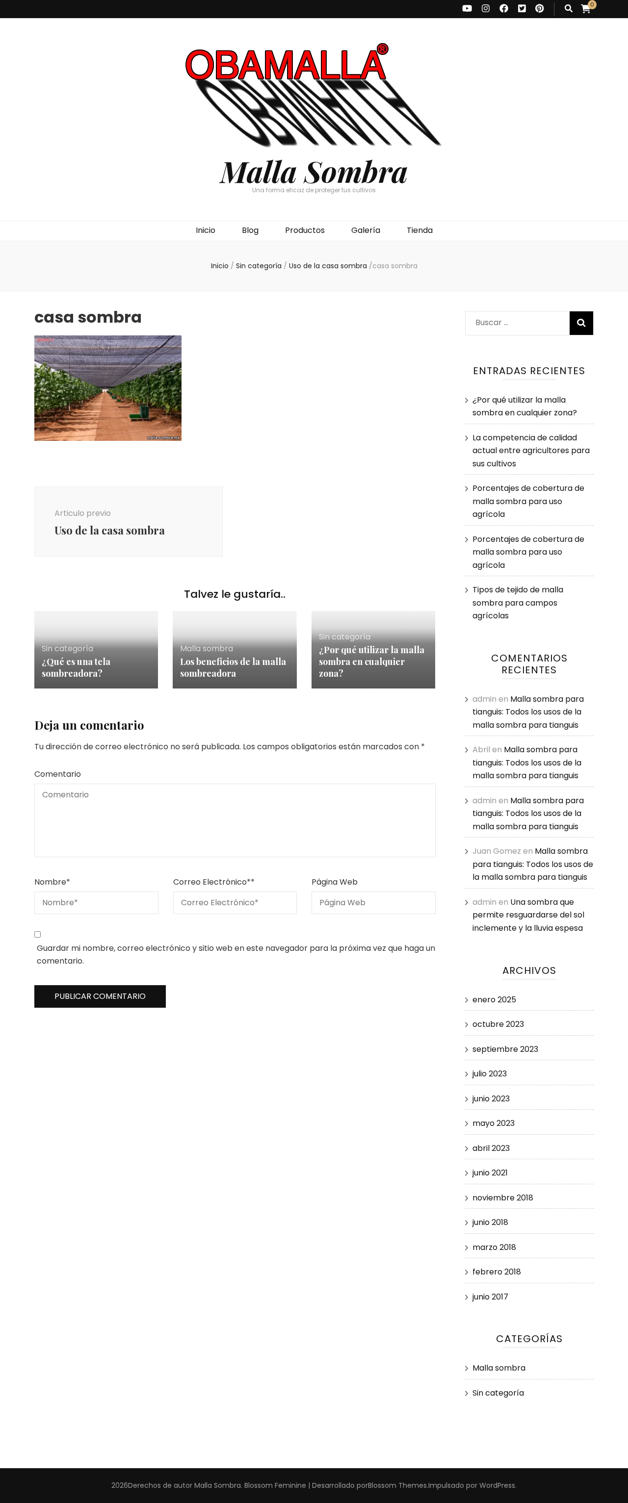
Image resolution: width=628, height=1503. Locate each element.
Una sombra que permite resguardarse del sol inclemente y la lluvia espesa (528, 915)
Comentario (57, 774)
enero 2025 (494, 999)
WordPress (497, 1485)
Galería (365, 230)
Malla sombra (206, 648)
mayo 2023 (493, 1123)
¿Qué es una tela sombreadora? (76, 667)
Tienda (420, 230)
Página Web (335, 882)
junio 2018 (490, 1222)
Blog (250, 230)
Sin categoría (259, 266)
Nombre (52, 882)
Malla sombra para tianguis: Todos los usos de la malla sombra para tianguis (528, 712)
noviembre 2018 (502, 1197)
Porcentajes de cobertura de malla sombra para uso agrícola (528, 501)
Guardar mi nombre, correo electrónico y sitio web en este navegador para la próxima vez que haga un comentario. (236, 955)
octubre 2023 (498, 1024)
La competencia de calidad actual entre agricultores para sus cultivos (531, 450)
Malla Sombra (314, 170)
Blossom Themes (397, 1485)
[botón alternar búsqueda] (569, 9)
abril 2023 (491, 1148)
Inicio (205, 230)
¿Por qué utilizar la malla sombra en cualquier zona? (371, 661)
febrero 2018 (496, 1271)
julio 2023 (489, 1073)
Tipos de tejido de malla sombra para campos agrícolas (517, 602)
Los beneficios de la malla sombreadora (233, 667)
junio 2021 (490, 1172)
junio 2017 (490, 1296)
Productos (305, 230)
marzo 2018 (494, 1247)
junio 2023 (491, 1098)
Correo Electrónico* (214, 882)
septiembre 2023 (505, 1049)
